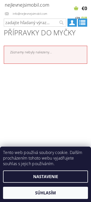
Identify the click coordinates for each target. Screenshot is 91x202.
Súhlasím (45, 193)
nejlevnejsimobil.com (24, 5)
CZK (77, 18)
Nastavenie (45, 176)
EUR (84, 18)
